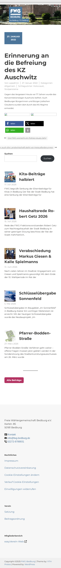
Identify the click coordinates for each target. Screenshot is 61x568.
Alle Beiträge (14, 380)
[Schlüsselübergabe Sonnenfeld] (10, 296)
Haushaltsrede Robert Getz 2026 (37, 214)
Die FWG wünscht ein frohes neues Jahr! (27, 138)
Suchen (8, 153)
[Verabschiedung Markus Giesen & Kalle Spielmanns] (10, 253)
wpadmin (14, 83)
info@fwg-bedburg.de (18, 438)
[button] (14, 123)
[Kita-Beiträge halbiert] (10, 176)
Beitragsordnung (14, 518)
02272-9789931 (15, 441)
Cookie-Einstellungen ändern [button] (21, 475)
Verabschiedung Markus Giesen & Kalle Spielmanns (27, 256)
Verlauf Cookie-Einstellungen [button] (21, 482)
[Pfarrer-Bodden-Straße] (10, 335)
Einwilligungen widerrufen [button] (20, 489)
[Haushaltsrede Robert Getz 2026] (10, 213)
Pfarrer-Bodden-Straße (35, 336)
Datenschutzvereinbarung (20, 467)
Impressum (11, 460)
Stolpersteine (11, 89)
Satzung (9, 511)
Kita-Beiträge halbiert (32, 177)
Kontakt (12, 434)
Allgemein (9, 86)
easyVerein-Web (14, 541)
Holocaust (38, 86)
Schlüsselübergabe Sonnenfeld (37, 296)
